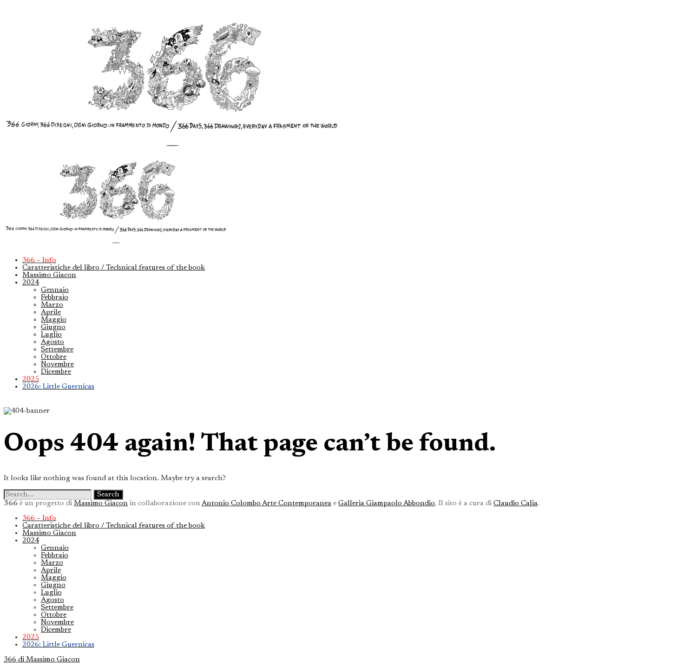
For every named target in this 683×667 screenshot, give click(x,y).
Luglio (51, 334)
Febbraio (54, 297)
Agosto (52, 342)
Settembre (57, 349)
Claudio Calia (515, 503)
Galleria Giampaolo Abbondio (386, 503)
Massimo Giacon (49, 275)
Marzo (52, 305)
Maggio (53, 320)
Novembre (57, 364)
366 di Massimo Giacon (42, 659)
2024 (30, 282)
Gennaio (55, 290)
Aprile (51, 312)
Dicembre (56, 372)
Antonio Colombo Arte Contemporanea (266, 503)
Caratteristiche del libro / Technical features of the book (113, 267)
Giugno (53, 327)
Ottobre (53, 357)
